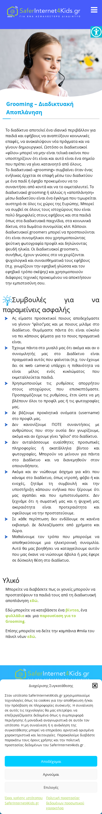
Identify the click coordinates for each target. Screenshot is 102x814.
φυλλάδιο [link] (14, 615)
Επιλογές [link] (51, 787)
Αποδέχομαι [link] (51, 761)
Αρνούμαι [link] (51, 774)
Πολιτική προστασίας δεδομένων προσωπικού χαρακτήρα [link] (65, 803)
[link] (96, 32)
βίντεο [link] (72, 610)
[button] (95, 685)
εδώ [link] (33, 600)
